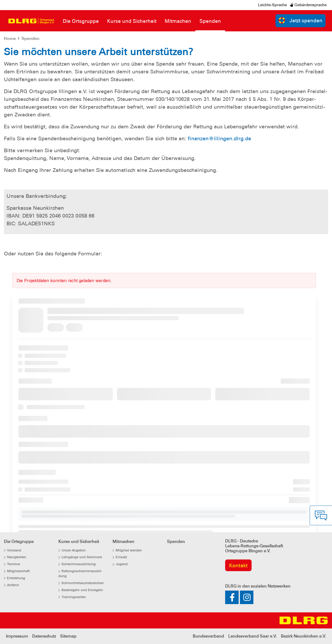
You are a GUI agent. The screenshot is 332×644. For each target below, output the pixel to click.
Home (10, 38)
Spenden (30, 38)
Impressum (17, 636)
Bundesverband (208, 636)
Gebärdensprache (310, 5)
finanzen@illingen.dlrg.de (219, 138)
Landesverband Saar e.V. (252, 636)
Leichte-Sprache (272, 5)
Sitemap (68, 636)
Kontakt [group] (238, 565)
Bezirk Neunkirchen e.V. (303, 636)
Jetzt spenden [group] (305, 21)
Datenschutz (44, 636)
